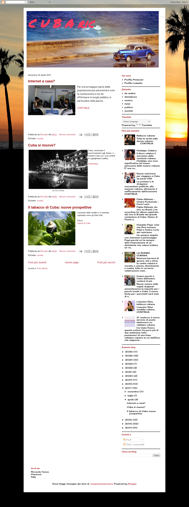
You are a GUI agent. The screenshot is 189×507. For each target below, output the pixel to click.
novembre (134, 391)
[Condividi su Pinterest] (97, 134)
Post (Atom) (42, 268)
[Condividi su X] (91, 134)
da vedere (130, 93)
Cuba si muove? (42, 145)
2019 (129, 380)
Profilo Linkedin (133, 83)
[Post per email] (80, 134)
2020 (129, 376)
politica (128, 107)
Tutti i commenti (134, 444)
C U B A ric (61, 22)
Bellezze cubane (146, 135)
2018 (129, 384)
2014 (129, 427)
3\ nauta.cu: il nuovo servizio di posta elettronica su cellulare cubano (148, 321)
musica (128, 100)
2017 (128, 388)
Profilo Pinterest (133, 79)
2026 (129, 351)
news (127, 103)
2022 (129, 367)
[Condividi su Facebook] (94, 134)
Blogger (132, 483)
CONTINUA (83, 107)
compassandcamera (101, 483)
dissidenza (130, 96)
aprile (131, 399)
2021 (129, 372)
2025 (129, 355)
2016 (129, 419)
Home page (72, 262)
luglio (131, 395)
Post (128, 439)
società (40, 138)
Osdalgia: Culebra (147, 150)
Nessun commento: (67, 134)
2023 (129, 364)
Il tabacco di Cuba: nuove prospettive (59, 207)
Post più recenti (37, 262)
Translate (147, 125)
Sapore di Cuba (83, 223)
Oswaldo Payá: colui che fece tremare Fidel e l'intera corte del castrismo (148, 228)
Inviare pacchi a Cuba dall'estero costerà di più (146, 278)
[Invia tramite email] (85, 134)
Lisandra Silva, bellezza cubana (146, 302)
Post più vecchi (106, 262)
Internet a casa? (41, 81)
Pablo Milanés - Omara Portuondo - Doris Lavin (148, 201)
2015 (129, 423)
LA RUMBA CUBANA (143, 254)
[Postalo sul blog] (88, 134)
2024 (129, 360)
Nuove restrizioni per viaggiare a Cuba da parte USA (148, 176)
